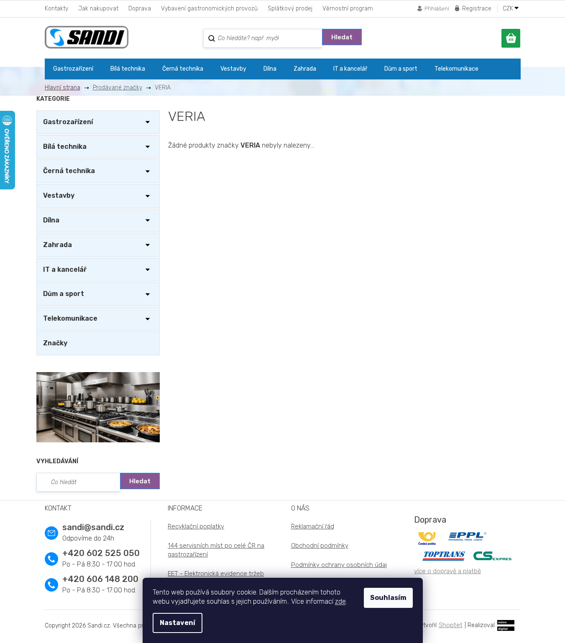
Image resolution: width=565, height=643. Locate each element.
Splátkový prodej (290, 8)
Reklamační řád (312, 526)
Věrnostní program (347, 8)
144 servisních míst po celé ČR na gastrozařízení (216, 550)
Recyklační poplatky (196, 526)
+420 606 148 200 (100, 579)
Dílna (51, 220)
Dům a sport (63, 294)
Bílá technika (65, 147)
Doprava (139, 8)
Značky (55, 343)
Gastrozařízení (68, 122)
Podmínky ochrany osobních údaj (339, 565)
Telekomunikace (70, 318)
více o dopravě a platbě (447, 571)
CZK (509, 8)
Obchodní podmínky (319, 545)
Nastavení (177, 623)
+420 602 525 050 (101, 553)
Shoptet (451, 625)
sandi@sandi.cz (93, 527)
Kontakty (56, 8)
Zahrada (57, 245)
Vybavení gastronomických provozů (209, 8)
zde (340, 601)
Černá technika (69, 171)
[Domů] (66, 87)
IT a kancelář (65, 269)
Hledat (342, 37)
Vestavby (58, 195)
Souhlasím (388, 598)
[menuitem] (73, 69)
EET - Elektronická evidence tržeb (216, 573)
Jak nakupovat (98, 8)
